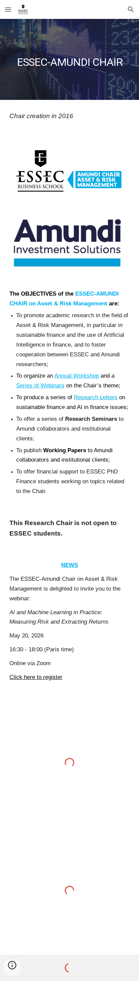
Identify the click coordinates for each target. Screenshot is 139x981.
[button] (8, 9)
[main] (69, 59)
